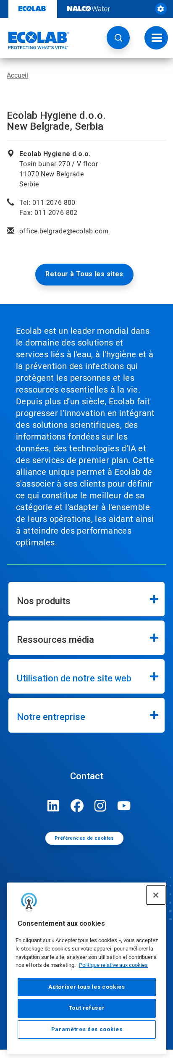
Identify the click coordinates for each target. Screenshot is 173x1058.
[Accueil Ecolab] (35, 40)
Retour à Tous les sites (84, 274)
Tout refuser (87, 1008)
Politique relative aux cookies (113, 965)
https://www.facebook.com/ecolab (76, 805)
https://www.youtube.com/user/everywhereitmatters (123, 805)
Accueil (17, 75)
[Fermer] (156, 895)
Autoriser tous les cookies (86, 987)
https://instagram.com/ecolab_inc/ (100, 805)
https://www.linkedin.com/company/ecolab (53, 805)
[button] (118, 37)
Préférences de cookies (84, 838)
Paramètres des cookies (86, 1029)
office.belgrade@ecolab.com (63, 231)
